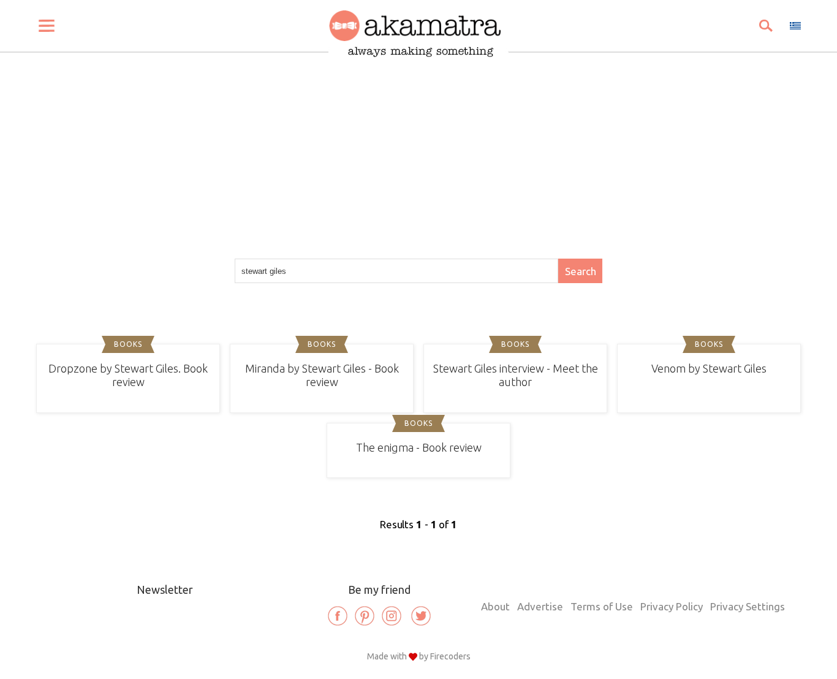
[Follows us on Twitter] (421, 616)
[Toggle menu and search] (46, 26)
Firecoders (450, 656)
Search (580, 271)
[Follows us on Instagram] (391, 616)
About (495, 606)
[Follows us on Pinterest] (364, 616)
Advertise (540, 606)
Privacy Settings (747, 606)
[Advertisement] (418, 148)
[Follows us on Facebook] (337, 616)
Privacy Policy (671, 606)
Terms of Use (601, 606)
